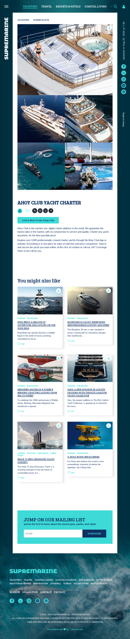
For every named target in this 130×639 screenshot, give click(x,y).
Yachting (30, 6)
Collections (81, 583)
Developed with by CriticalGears (65, 629)
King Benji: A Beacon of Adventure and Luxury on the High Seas (36, 325)
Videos (67, 583)
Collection (30, 591)
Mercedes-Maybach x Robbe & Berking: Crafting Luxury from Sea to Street (37, 392)
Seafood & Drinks (20, 583)
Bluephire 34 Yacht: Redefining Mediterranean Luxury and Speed (88, 323)
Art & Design (86, 579)
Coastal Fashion (65, 579)
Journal (55, 583)
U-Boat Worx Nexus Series (83, 456)
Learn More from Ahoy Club (38, 220)
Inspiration (40, 583)
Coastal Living (95, 6)
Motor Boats (99, 583)
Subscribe (94, 533)
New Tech (31, 453)
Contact (46, 591)
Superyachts (41, 19)
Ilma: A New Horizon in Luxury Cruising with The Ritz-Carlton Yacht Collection (87, 392)
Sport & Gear (104, 579)
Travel (46, 6)
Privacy (59, 591)
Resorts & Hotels (68, 6)
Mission (15, 591)
